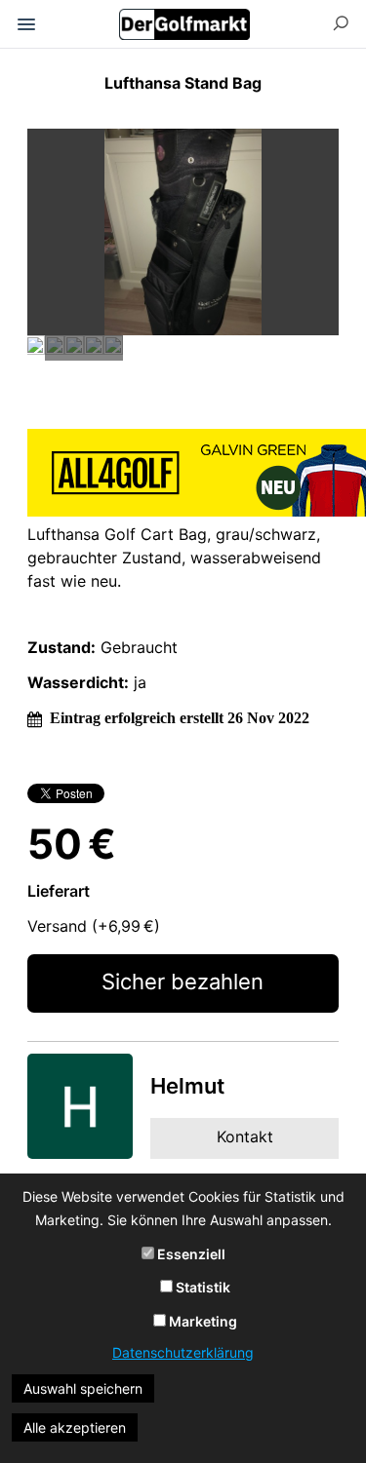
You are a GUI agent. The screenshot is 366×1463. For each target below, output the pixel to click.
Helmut (187, 1085)
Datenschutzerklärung (183, 1352)
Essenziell (189, 1254)
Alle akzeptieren (74, 1427)
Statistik (201, 1287)
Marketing (201, 1321)
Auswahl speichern (82, 1388)
